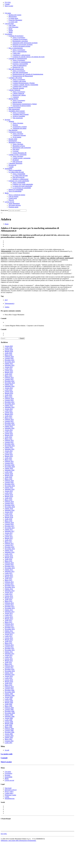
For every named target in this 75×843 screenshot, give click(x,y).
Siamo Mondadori (14, 203)
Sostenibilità (8, 168)
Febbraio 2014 (9, 603)
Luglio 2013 (8, 615)
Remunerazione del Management (22, 76)
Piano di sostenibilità (15, 170)
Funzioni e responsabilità (20, 64)
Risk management (14, 109)
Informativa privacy (11, 790)
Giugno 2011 (9, 659)
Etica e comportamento (16, 48)
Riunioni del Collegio (19, 95)
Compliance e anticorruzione (21, 55)
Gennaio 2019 (9, 503)
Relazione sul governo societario (22, 44)
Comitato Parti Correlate (19, 86)
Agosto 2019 (9, 491)
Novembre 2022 (10, 425)
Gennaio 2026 (9, 358)
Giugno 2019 (9, 494)
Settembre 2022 (9, 428)
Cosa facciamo (9, 23)
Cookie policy (9, 793)
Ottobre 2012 (9, 631)
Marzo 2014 (8, 601)
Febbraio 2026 (9, 356)
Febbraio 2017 (9, 543)
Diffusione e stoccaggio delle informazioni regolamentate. (18, 840)
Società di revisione (15, 107)
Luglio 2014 (8, 594)
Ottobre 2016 (9, 550)
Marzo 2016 (8, 561)
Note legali (8, 788)
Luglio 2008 (8, 720)
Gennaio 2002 (9, 741)
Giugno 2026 (9, 349)
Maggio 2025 (9, 372)
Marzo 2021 (8, 459)
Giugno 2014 (9, 596)
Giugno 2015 (9, 575)
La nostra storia (13, 18)
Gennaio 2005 (9, 736)
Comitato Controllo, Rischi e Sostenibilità (25, 85)
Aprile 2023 (8, 416)
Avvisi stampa (16, 137)
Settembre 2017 (9, 531)
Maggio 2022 (9, 435)
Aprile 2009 (8, 704)
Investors (7, 119)
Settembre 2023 (9, 407)
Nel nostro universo (15, 205)
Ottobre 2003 (9, 737)
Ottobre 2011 (9, 652)
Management (13, 16)
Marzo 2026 (8, 355)
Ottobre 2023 (9, 405)
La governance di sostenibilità (21, 188)
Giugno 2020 (9, 473)
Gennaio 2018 (9, 524)
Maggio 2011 (9, 660)
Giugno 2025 (9, 370)
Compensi (15, 97)
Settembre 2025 (9, 365)
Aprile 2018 (8, 519)
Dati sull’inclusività (18, 177)
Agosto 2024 (9, 388)
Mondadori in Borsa (15, 142)
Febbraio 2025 (9, 377)
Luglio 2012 (8, 636)
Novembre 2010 (10, 671)
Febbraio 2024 (9, 398)
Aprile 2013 (8, 620)
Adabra (7, 307)
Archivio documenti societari (21, 46)
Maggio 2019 (9, 496)
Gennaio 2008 (9, 730)
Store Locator (9, 6)
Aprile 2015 (8, 578)
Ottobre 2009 (9, 694)
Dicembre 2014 (9, 585)
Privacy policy (9, 791)
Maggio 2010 (9, 681)
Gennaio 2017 (9, 545)
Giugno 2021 (9, 454)
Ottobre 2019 (9, 487)
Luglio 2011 (8, 657)
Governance (8, 34)
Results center (13, 139)
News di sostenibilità (15, 191)
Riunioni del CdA (18, 67)
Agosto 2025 (9, 367)
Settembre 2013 (9, 611)
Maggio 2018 (9, 517)
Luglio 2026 (8, 348)
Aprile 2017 (8, 540)
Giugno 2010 (9, 680)
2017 (6, 300)
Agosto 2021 (9, 451)
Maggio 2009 (9, 702)
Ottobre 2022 (9, 426)
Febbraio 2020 (9, 480)
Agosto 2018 (9, 512)
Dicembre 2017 (9, 526)
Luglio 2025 (8, 369)
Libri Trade (12, 25)
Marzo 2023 (8, 418)
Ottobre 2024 (9, 384)
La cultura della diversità (16, 172)
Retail (10, 29)
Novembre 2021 (10, 445)
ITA (6, 2)
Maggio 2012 (9, 639)
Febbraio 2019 (9, 501)
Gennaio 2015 (9, 584)
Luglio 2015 (8, 573)
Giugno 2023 (9, 412)
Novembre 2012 (10, 629)
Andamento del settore (19, 128)
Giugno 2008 (9, 722)
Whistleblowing (9, 798)
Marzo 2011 (8, 664)
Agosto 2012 (9, 634)
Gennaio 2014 (9, 604)
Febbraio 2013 (9, 624)
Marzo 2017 (8, 542)
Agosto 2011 (9, 655)
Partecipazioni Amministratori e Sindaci (24, 104)
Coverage (15, 151)
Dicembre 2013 (9, 606)
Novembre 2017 (10, 528)
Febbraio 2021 (9, 461)
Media (10, 32)
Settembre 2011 (9, 653)
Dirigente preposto (18, 88)
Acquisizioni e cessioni (19, 126)
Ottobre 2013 (9, 610)
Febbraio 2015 (9, 582)
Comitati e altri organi (15, 78)
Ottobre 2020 (9, 468)
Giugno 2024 (9, 391)
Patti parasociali (17, 161)
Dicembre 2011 (9, 648)
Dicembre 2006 (9, 732)
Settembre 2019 (9, 489)
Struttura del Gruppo (15, 15)
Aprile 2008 (8, 725)
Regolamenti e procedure (20, 41)
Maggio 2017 (9, 538)
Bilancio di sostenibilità (16, 189)
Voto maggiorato (17, 118)
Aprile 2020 (8, 477)
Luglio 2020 (8, 472)
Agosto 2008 (9, 718)
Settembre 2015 (9, 571)
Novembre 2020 (10, 466)
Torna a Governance (18, 37)
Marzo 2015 (8, 580)
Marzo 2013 (8, 622)
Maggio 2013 (9, 618)
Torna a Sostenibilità (18, 174)
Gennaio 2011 (9, 667)
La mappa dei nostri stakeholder (22, 186)
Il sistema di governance (16, 36)
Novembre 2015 (10, 568)
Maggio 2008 (9, 723)
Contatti (7, 4)
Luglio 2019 (8, 493)
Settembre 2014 (9, 591)
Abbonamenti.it (9, 303)
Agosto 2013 (9, 613)
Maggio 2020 (9, 475)
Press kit (11, 200)
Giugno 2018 (9, 515)
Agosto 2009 (9, 697)
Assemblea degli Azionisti (17, 111)
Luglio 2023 (8, 411)
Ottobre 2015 (9, 570)
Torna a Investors (17, 123)
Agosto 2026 (9, 346)
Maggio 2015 (9, 577)
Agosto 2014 (9, 592)
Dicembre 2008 (9, 711)
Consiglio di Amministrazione (18, 58)
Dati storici (15, 149)
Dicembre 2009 (9, 690)
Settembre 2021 (9, 449)
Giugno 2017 (9, 536)
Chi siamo (8, 13)
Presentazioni (13, 140)
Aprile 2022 (8, 437)
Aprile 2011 (8, 662)
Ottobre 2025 (9, 363)
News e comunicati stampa (17, 195)
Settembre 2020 (9, 470)
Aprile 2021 (8, 458)
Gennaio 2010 (9, 688)
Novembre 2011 (10, 650)
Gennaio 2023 (9, 421)
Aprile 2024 (8, 395)
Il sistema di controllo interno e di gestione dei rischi (28, 57)
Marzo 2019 (8, 500)
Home (6, 224)
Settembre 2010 (9, 674)
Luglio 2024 (8, 390)
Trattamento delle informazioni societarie (25, 43)
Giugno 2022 (9, 433)
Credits (7, 797)
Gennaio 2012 (9, 646)
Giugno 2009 (9, 701)
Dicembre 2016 (9, 547)
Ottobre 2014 (9, 589)
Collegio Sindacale (14, 90)
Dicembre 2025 (9, 360)
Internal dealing (13, 98)
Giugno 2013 (9, 617)
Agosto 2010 (9, 676)
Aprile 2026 (8, 353)
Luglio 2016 (8, 554)
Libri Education (13, 27)
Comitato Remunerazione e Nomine (23, 83)
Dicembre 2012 (9, 627)
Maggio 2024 (9, 393)
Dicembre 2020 (9, 465)
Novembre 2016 (10, 549)
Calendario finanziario (15, 163)
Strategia (11, 121)
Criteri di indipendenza (19, 65)
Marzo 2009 (8, 706)
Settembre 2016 (9, 552)
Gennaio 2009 (9, 709)
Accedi (7, 750)
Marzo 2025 (8, 376)
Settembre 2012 (9, 632)
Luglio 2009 (8, 699)
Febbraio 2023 (9, 419)
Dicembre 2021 (9, 444)
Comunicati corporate (15, 132)
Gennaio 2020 (9, 482)
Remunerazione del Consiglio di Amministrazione (27, 74)
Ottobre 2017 (9, 529)
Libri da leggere (13, 196)
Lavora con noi (9, 202)
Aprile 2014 (8, 599)
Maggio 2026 (9, 351)
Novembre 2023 (10, 404)
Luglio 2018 (8, 514)
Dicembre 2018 (9, 505)
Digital (11, 30)
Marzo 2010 (8, 685)
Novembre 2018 (10, 507)
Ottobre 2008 (9, 715)
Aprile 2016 (8, 559)
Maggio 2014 (9, 597)
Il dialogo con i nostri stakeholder (19, 181)
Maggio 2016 (9, 557)
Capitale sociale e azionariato (17, 154)
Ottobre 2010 (9, 673)
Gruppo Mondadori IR (19, 153)
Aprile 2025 (8, 374)
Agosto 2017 (9, 533)
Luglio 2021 (8, 452)
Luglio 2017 (8, 535)
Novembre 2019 (10, 486)
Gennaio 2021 (9, 463)
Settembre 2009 (9, 695)
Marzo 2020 (8, 479)
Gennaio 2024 (9, 400)
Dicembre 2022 (9, 423)
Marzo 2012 (8, 643)
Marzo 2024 (8, 397)
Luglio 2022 (8, 432)
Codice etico (16, 53)
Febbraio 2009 (9, 708)
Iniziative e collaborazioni (20, 179)
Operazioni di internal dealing (21, 105)
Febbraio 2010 (9, 687)
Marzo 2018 (8, 521)
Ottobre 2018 (9, 508)
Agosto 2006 (9, 734)
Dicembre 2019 (9, 484)
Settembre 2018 (9, 510)
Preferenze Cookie (10, 795)
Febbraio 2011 (9, 666)
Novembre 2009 (10, 692)
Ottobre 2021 (9, 447)
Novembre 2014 (10, 587)
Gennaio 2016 (9, 564)
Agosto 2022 (9, 430)
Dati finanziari (13, 130)
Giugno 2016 (9, 556)
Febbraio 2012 (9, 645)
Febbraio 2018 (9, 522)
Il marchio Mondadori (15, 20)
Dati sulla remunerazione (16, 69)
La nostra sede (13, 22)
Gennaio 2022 (9, 442)
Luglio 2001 (8, 743)
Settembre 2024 (9, 386)
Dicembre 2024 (9, 381)
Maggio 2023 (9, 414)
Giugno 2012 (9, 638)
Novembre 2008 (10, 713)
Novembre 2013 (10, 608)
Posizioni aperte (13, 207)
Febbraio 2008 (9, 729)
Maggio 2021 (9, 456)
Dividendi (15, 160)
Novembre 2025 (10, 362)
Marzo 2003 (8, 739)
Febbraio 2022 (9, 440)
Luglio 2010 (8, 678)
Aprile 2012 (8, 641)
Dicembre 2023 (9, 402)
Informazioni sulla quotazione (21, 147)
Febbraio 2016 (9, 563)
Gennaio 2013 (9, 625)
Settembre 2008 (9, 716)
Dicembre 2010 (9, 669)
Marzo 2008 (8, 727)
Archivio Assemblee (18, 116)
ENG (9, 2)
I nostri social (13, 198)
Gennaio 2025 (9, 379)
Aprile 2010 (8, 683)
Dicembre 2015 (9, 566)
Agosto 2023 (9, 409)
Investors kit (12, 165)
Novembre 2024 (10, 383)
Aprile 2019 (8, 498)
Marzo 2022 (8, 439)
